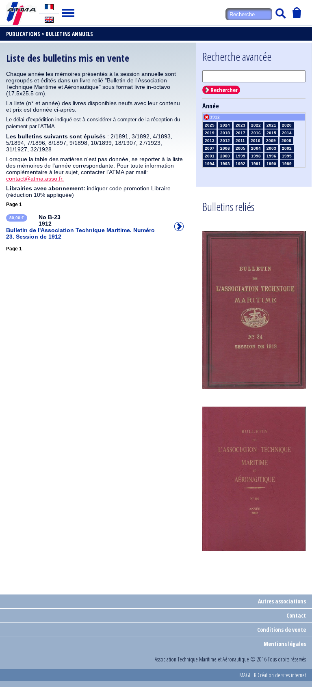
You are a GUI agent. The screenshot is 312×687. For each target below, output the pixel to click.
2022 (256, 125)
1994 (209, 164)
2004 (256, 148)
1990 (271, 164)
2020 (287, 125)
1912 (215, 117)
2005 (240, 148)
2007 (209, 148)
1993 (225, 164)
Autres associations (282, 601)
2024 (225, 125)
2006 (225, 148)
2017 (240, 133)
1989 (287, 164)
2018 (225, 133)
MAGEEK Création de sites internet (272, 675)
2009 (271, 140)
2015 (271, 133)
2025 (209, 125)
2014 (287, 133)
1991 (256, 164)
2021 (271, 125)
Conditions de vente (281, 629)
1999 (240, 156)
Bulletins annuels (69, 34)
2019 (209, 133)
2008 (286, 140)
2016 (256, 133)
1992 (240, 164)
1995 (287, 156)
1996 (271, 156)
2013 (209, 140)
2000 (225, 156)
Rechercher (224, 90)
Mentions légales (285, 644)
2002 (287, 148)
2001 (209, 156)
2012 (225, 140)
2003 (271, 148)
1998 (256, 156)
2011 (240, 140)
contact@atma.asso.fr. (35, 178)
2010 (255, 140)
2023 (240, 125)
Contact (296, 615)
